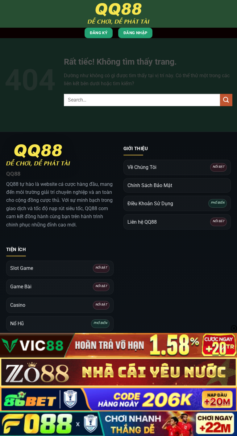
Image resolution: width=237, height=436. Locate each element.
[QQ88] (118, 14)
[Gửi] (226, 100)
